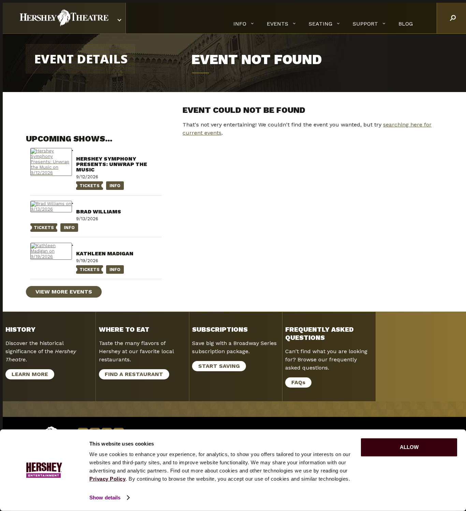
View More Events (63, 291)
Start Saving (219, 366)
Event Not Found (256, 59)
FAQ (298, 382)
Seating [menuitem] (320, 23)
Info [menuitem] (239, 23)
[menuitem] (405, 23)
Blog (405, 23)
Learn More (26, 375)
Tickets (88, 186)
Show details (104, 497)
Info (113, 186)
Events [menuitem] (277, 23)
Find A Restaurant (134, 374)
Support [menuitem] (365, 23)
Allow (409, 447)
